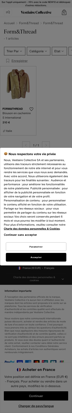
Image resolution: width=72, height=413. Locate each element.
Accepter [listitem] (36, 257)
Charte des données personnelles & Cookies (32, 229)
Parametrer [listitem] (36, 246)
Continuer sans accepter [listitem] (20, 235)
